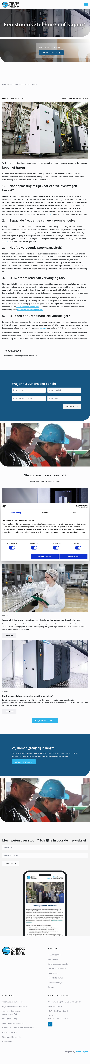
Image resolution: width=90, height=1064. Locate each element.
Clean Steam (53, 973)
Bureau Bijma (82, 1051)
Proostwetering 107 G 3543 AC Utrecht (64, 1002)
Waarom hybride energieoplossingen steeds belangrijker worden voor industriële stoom (41, 620)
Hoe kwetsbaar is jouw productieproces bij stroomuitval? (27, 696)
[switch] (34, 548)
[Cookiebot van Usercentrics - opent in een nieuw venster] (77, 506)
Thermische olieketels (57, 968)
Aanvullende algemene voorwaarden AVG (11, 1012)
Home (5, 84)
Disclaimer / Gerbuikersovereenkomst (18, 1027)
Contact (51, 987)
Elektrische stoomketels (58, 964)
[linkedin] (50, 1024)
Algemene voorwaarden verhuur (16, 1006)
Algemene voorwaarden (12, 1002)
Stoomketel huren (55, 978)
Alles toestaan (73, 556)
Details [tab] (45, 513)
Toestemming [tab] (15, 513)
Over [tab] (74, 513)
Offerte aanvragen (55, 982)
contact (49, 214)
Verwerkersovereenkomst (13, 1023)
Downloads (7, 1041)
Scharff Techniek (54, 955)
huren (7, 241)
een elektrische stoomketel (27, 306)
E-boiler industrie (9, 1032)
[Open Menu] (86, 4)
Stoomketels (53, 959)
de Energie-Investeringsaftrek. (30, 309)
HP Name (2, 371)
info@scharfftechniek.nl (58, 1011)
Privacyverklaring (9, 1018)
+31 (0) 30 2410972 (56, 1006)
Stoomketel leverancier (12, 1037)
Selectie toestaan (44, 556)
